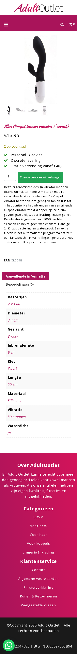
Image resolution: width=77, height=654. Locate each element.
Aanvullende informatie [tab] (25, 276)
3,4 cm (13, 320)
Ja (9, 432)
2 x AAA (14, 304)
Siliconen (15, 400)
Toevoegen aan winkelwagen (40, 177)
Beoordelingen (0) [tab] (20, 284)
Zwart (12, 368)
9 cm (12, 352)
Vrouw (13, 336)
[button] (62, 24)
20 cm (13, 384)
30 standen (17, 416)
